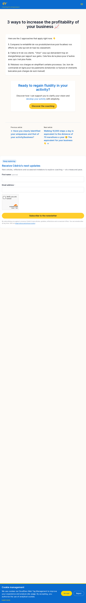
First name (10, 175)
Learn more (6, 600)
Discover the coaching (43, 106)
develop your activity (36, 99)
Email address (8, 185)
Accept (66, 593)
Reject (78, 593)
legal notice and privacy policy (25, 223)
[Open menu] (81, 4)
